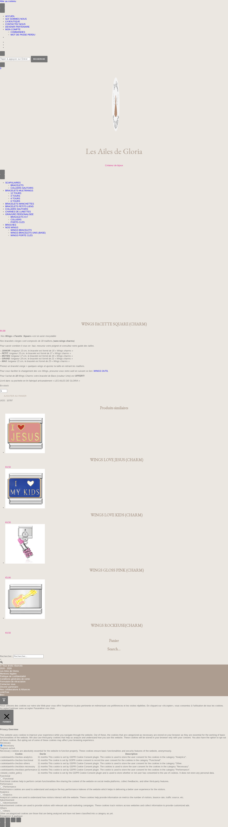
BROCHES (10, 225)
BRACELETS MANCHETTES (19, 204)
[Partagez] (13, 820)
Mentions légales (8, 673)
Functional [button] (5, 776)
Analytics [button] (4, 792)
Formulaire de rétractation (12, 681)
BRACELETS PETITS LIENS (19, 206)
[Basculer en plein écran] (7, 820)
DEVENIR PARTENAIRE (17, 27)
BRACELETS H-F (19, 217)
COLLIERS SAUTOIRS (22, 188)
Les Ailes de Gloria (114, 151)
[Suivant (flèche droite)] (7, 824)
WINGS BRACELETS (21, 230)
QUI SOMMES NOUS (16, 19)
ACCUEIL (10, 16)
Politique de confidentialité (13, 676)
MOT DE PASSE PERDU (23, 34)
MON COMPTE (12, 29)
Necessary (8, 745)
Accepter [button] (4, 708)
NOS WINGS (11, 227)
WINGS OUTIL (101, 371)
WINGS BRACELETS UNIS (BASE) (28, 233)
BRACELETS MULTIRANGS (19, 190)
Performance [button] (6, 784)
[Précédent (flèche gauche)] (2, 824)
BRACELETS (17, 185)
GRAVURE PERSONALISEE (19, 214)
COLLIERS (16, 219)
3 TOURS (15, 196)
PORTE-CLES (18, 222)
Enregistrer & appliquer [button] (11, 816)
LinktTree (4, 692)
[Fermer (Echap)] (18, 820)
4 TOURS (15, 198)
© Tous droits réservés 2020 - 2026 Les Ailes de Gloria (11, 668)
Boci (2, 695)
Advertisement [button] (7, 800)
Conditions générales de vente (15, 679)
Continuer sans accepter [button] (21, 708)
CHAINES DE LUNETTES (18, 211)
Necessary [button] (5, 743)
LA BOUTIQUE (12, 21)
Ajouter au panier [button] (11, 408)
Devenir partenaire (9, 687)
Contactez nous (7, 684)
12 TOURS (16, 193)
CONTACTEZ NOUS (15, 24)
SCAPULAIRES (13, 182)
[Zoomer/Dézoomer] (2, 820)
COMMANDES (18, 32)
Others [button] (3, 808)
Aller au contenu (8, 1)
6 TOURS (15, 201)
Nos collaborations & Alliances (15, 689)
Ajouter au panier (15, 396)
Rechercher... (6, 656)
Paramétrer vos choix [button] (44, 708)
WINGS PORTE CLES (22, 235)
